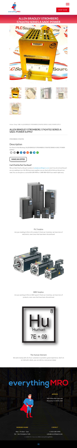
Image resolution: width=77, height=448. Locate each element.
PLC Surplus (38, 229)
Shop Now (62, 10)
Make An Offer (18, 159)
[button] (64, 28)
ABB (19, 124)
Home (11, 124)
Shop (15, 124)
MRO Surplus (38, 292)
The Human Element (38, 355)
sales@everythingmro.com (41, 168)
